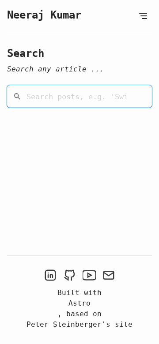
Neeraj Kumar (44, 15)
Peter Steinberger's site (79, 324)
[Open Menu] (143, 16)
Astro (79, 303)
